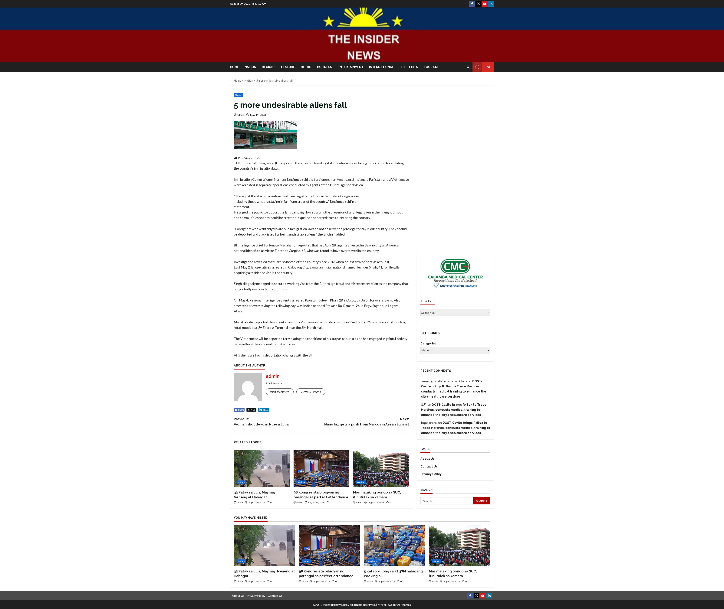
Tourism (431, 67)
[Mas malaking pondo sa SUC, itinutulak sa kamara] (381, 468)
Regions (268, 67)
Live (488, 67)
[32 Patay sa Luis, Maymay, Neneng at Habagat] (262, 468)
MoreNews (385, 604)
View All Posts (310, 392)
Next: (366, 421)
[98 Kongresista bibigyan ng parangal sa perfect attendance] (322, 468)
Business (324, 67)
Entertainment (351, 67)
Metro (306, 67)
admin (240, 114)
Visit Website (280, 392)
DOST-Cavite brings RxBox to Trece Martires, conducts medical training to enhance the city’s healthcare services (453, 410)
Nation (250, 67)
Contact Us (429, 466)
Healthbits (409, 67)
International (381, 67)
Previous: (261, 421)
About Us (427, 459)
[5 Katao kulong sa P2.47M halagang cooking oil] (394, 545)
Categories (428, 343)
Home (234, 67)
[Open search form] (468, 67)
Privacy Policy (431, 474)
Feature (288, 67)
